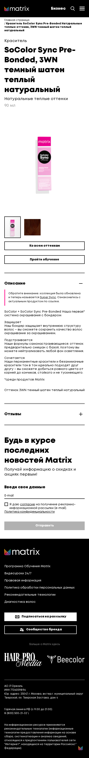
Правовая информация (22, 580)
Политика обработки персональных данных (39, 587)
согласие (27, 504)
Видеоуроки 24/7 (18, 573)
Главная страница (16, 20)
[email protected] (41, 713)
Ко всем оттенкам (44, 245)
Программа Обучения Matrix (27, 566)
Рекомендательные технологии (30, 595)
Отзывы (12, 414)
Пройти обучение (44, 259)
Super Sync (48, 297)
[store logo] (16, 9)
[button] (32, 227)
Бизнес (58, 8)
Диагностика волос (20, 602)
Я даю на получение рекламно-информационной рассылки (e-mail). (43, 506)
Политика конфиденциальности (29, 512)
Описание (14, 283)
